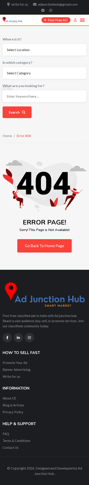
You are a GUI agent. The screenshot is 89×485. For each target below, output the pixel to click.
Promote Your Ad (15, 363)
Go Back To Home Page (44, 245)
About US (9, 398)
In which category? (17, 62)
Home (7, 136)
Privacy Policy (13, 412)
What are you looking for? (23, 86)
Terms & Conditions (16, 441)
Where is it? (12, 39)
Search (14, 112)
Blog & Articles (13, 405)
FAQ (6, 434)
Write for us (11, 376)
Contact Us (11, 447)
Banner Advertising (16, 369)
